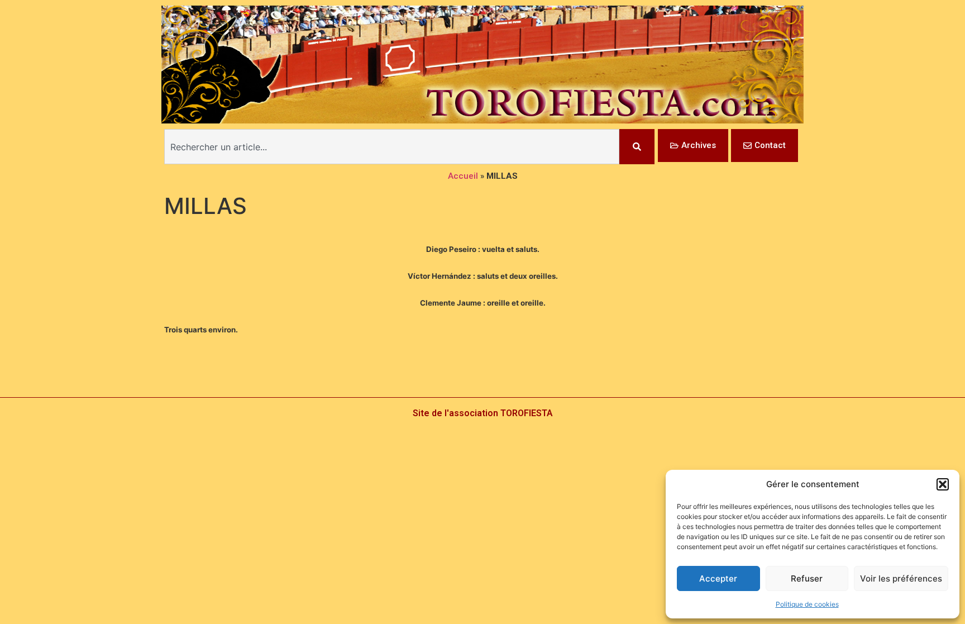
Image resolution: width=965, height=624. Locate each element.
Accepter (718, 578)
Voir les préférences (901, 578)
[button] (942, 484)
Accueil (463, 176)
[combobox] (391, 146)
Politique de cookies (807, 604)
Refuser (807, 578)
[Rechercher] (637, 146)
